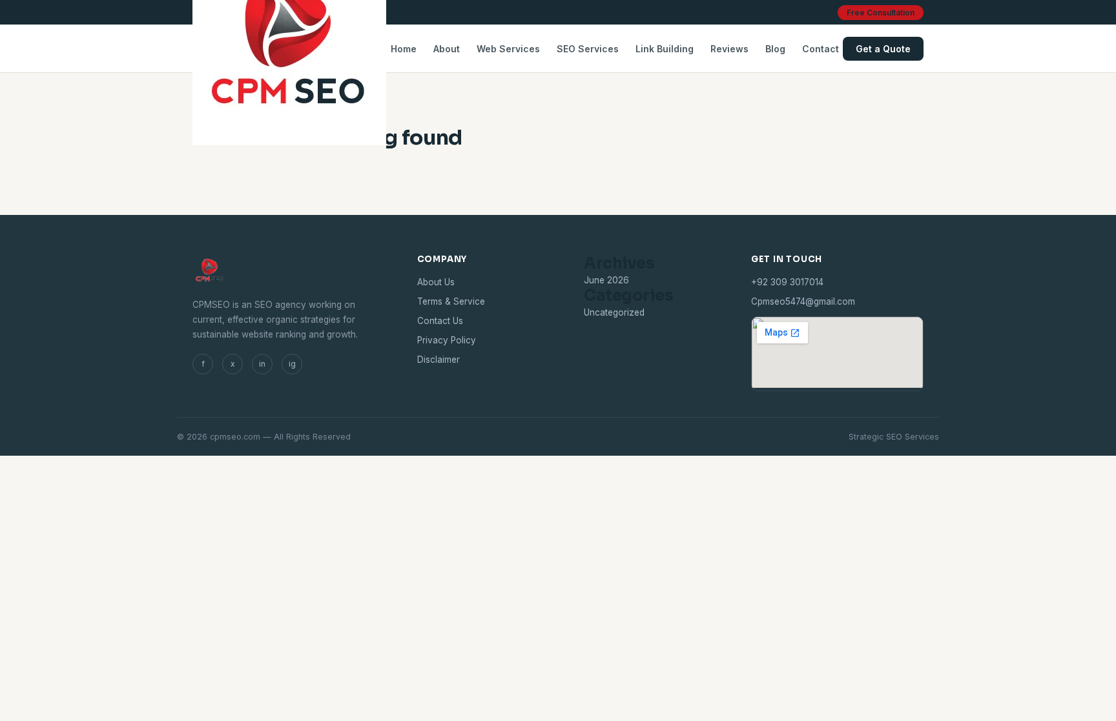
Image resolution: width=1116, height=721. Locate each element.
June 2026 (606, 280)
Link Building (665, 48)
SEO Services (588, 48)
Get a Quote (883, 48)
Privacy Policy (446, 340)
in (262, 364)
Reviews (729, 48)
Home (404, 48)
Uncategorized (614, 312)
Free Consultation (880, 12)
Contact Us (440, 321)
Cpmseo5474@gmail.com (803, 301)
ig (292, 364)
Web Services (508, 48)
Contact (820, 48)
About (446, 48)
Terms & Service (451, 301)
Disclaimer (438, 359)
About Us (436, 282)
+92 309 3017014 (787, 282)
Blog (775, 48)
